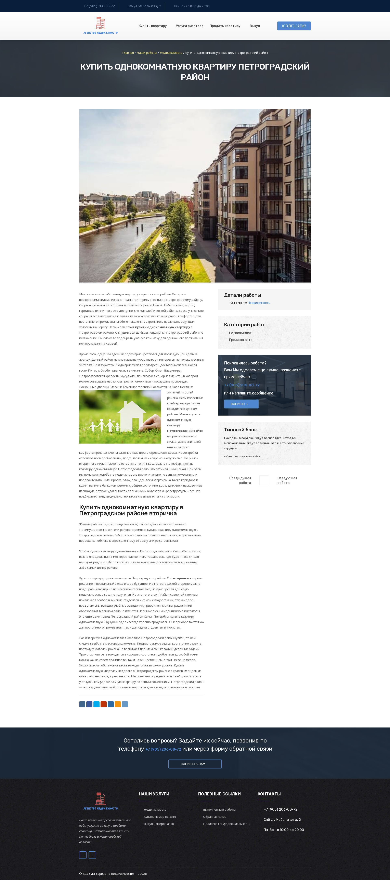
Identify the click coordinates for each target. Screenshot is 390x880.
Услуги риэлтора (190, 26)
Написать (239, 404)
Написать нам (193, 764)
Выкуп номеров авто (159, 824)
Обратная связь (214, 816)
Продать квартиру (225, 26)
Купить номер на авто (160, 816)
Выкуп (255, 26)
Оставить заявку (294, 26)
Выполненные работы (219, 809)
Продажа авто (240, 340)
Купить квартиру (153, 26)
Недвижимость (259, 303)
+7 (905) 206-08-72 (99, 5)
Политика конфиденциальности (226, 824)
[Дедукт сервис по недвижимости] (100, 26)
